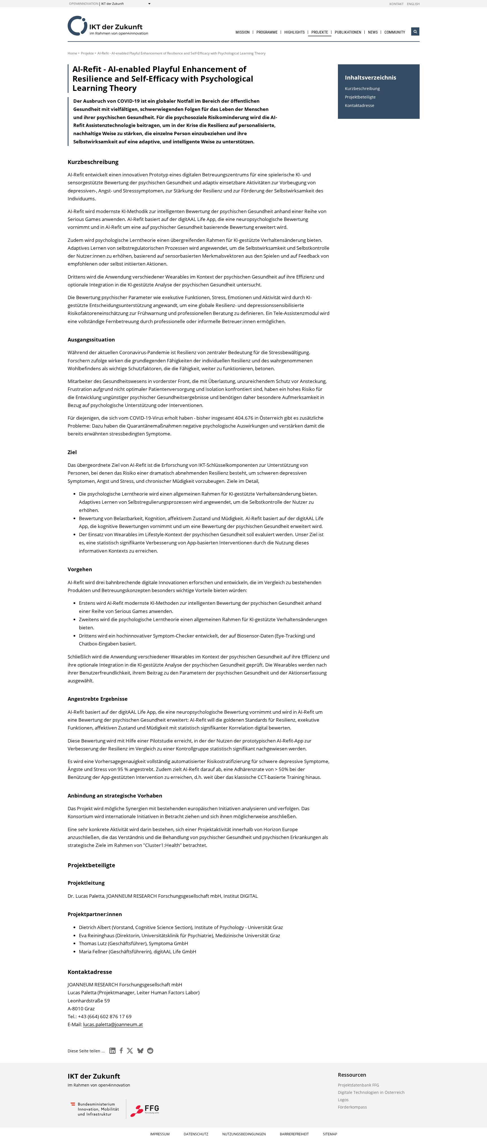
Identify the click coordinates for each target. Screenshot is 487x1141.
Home (72, 53)
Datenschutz (196, 1134)
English (413, 4)
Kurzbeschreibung (362, 88)
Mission (243, 32)
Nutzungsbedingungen (244, 1134)
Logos (343, 1099)
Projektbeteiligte (360, 97)
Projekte (319, 32)
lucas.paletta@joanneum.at (113, 1024)
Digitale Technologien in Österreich (371, 1092)
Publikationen (348, 32)
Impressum (160, 1134)
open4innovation (83, 3)
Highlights (294, 32)
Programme (267, 32)
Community (394, 32)
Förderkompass (352, 1107)
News (373, 32)
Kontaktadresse (359, 105)
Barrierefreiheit (294, 1134)
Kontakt (396, 4)
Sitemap (330, 1134)
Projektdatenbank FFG (358, 1085)
